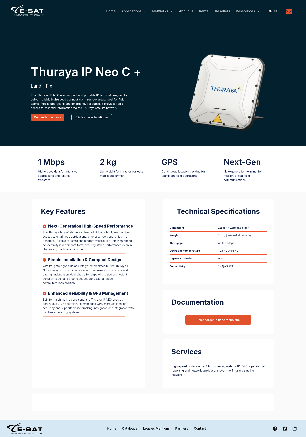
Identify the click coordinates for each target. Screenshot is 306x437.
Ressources (245, 11)
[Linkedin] (294, 428)
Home (111, 11)
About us (186, 11)
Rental (204, 11)
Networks (160, 11)
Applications (131, 11)
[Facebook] (275, 428)
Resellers (222, 11)
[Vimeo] (284, 428)
